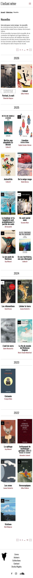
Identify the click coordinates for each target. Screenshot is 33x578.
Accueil (3, 12)
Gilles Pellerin (25, 93)
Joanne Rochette (25, 309)
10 (27, 50)
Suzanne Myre (25, 222)
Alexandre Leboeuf (25, 455)
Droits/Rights (16, 566)
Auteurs (16, 557)
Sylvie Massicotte (8, 348)
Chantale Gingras (8, 98)
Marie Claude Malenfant (25, 352)
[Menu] (30, 3)
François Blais (8, 399)
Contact (16, 563)
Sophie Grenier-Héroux (24, 145)
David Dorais (8, 309)
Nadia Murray (25, 182)
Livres (16, 554)
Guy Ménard (8, 261)
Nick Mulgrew (8, 527)
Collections (9, 12)
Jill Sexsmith (8, 227)
